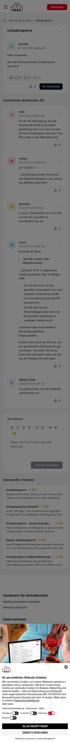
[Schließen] (65, 629)
